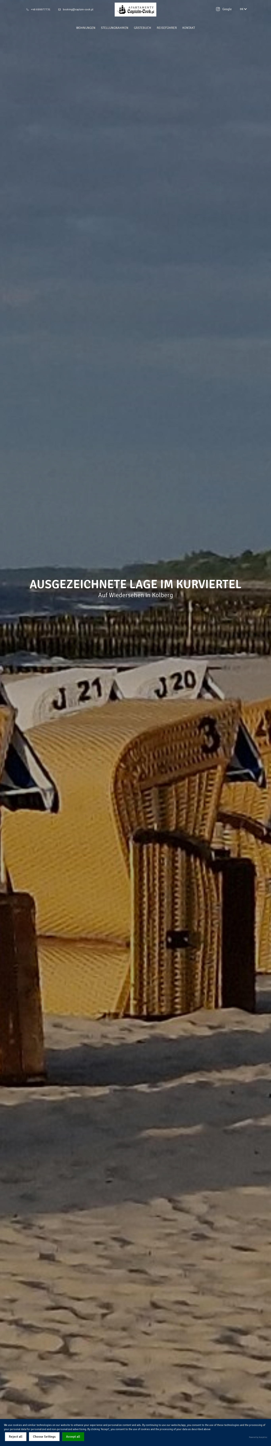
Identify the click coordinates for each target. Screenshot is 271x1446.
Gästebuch (142, 28)
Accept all (73, 1437)
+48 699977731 (40, 9)
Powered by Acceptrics (258, 1437)
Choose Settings (44, 1437)
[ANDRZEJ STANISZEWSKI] (135, 9)
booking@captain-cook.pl (78, 9)
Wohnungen (85, 28)
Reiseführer (167, 28)
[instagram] (218, 9)
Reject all (15, 1437)
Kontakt (188, 28)
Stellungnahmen (114, 28)
